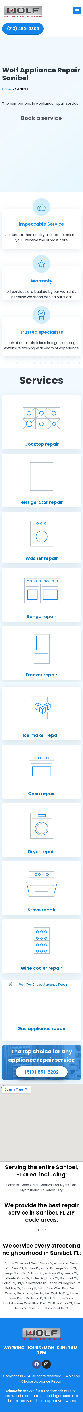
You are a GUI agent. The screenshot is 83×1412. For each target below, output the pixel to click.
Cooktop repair (41, 444)
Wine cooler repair (41, 968)
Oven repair (41, 793)
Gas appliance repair (41, 1028)
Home (7, 89)
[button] (77, 10)
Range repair (41, 616)
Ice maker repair (41, 735)
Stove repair (42, 910)
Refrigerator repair (41, 502)
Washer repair (41, 558)
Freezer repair (41, 675)
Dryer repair (41, 852)
